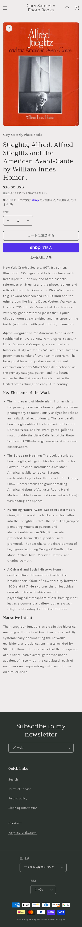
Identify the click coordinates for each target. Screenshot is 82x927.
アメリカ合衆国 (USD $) (39, 867)
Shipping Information (23, 808)
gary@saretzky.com (22, 832)
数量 (6, 212)
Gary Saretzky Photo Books (35, 919)
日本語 (39, 889)
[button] (5, 8)
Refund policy (17, 798)
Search (13, 779)
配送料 (6, 193)
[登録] (68, 748)
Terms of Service (19, 789)
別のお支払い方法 (41, 257)
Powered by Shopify (56, 919)
